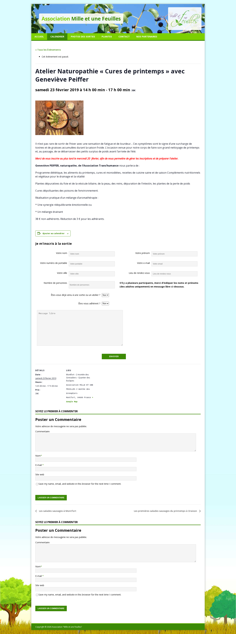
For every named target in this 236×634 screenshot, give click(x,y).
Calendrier (57, 36)
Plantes (107, 36)
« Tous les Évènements (48, 49)
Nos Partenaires (146, 36)
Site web (39, 474)
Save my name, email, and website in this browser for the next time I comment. (80, 483)
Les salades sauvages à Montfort (57, 510)
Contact (124, 36)
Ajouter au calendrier (54, 233)
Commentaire (42, 431)
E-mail (38, 465)
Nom (38, 455)
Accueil (39, 36)
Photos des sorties (83, 36)
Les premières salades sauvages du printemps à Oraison (166, 510)
